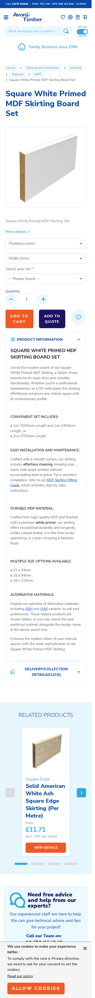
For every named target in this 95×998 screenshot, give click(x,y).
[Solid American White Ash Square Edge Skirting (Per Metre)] (46, 751)
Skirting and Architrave (42, 68)
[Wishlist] (63, 17)
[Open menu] (6, 17)
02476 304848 (20, 4)
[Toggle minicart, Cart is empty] (85, 17)
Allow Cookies (36, 988)
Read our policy (20, 976)
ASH (29, 609)
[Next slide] (81, 792)
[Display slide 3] (54, 864)
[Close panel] (85, 948)
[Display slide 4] (70, 864)
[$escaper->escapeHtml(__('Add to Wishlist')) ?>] (78, 317)
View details (45, 847)
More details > (18, 231)
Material (18, 74)
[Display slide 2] (37, 864)
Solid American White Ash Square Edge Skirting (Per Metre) (45, 800)
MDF (38, 74)
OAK (44, 609)
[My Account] (70, 17)
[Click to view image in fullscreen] (46, 167)
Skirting (75, 68)
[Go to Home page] (27, 17)
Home (10, 68)
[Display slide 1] (21, 864)
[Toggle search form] (66, 31)
